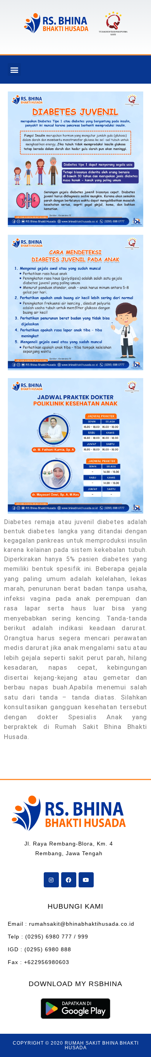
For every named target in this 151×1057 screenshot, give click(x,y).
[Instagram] (51, 879)
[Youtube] (86, 879)
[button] (14, 69)
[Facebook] (68, 879)
